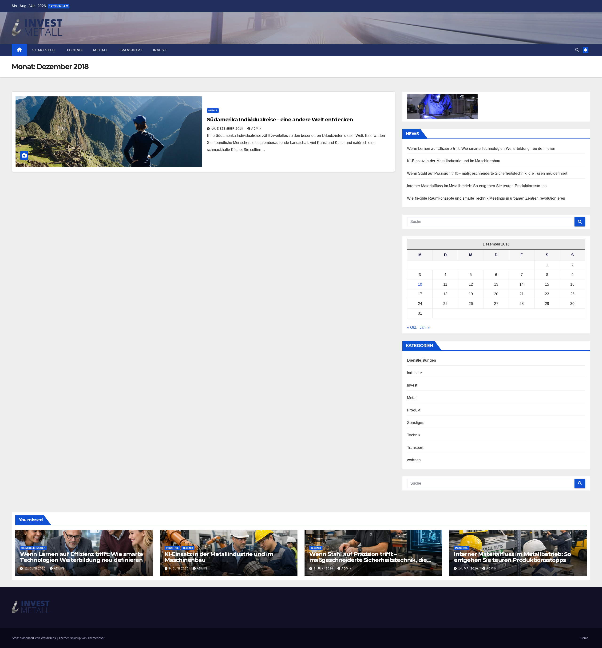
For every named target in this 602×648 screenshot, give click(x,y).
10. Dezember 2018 (227, 128)
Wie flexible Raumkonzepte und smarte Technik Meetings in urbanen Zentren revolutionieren (486, 198)
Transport (131, 50)
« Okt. (412, 327)
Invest (160, 50)
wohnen (414, 460)
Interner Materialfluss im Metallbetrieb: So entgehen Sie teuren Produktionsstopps (477, 186)
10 (420, 284)
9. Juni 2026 (179, 568)
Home (584, 638)
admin (256, 128)
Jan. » (425, 327)
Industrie (414, 373)
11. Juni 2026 (35, 568)
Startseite (44, 50)
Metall (100, 50)
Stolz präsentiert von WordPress (34, 638)
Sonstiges (415, 423)
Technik (74, 50)
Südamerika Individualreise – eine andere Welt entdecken (280, 119)
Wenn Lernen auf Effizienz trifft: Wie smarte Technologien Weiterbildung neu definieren (481, 148)
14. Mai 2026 (468, 568)
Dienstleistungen (421, 360)
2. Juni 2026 (324, 568)
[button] (577, 50)
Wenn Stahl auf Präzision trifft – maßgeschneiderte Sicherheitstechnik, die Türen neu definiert (487, 173)
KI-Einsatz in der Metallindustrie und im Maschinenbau (453, 161)
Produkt (413, 410)
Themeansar (95, 638)
